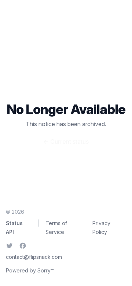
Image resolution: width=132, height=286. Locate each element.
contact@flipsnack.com (34, 257)
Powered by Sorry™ (30, 270)
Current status (66, 141)
